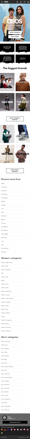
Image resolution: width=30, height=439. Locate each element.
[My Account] (21, 2)
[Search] (17, 2)
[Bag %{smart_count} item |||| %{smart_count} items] (28, 2)
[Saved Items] (24, 2)
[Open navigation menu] (2, 2)
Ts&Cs (28, 437)
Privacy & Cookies (21, 437)
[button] (2, 429)
